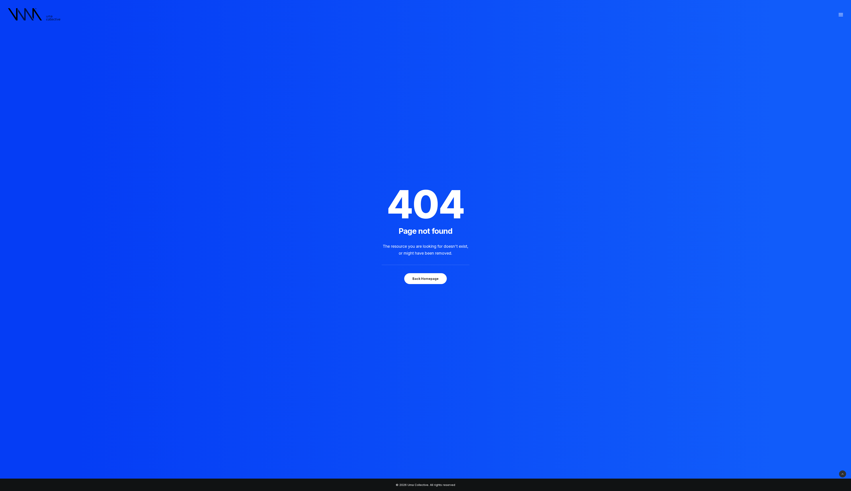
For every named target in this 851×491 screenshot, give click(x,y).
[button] (841, 14)
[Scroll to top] (842, 474)
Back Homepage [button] (425, 279)
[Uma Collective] (34, 14)
